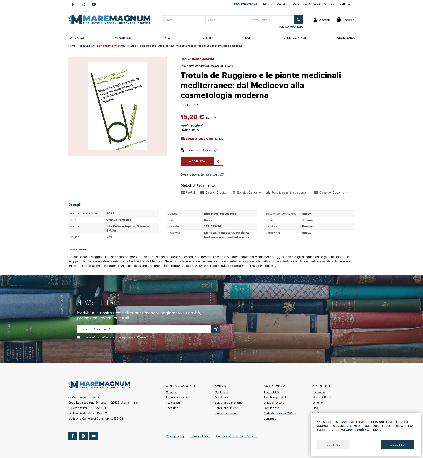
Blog (315, 408)
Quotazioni (221, 392)
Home (72, 46)
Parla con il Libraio (199, 150)
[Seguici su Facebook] (72, 4)
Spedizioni (172, 408)
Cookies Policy (200, 436)
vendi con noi (294, 38)
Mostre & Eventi (322, 397)
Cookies (282, 4)
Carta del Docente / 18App (280, 413)
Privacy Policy (175, 436)
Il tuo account (174, 403)
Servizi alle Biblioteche (228, 403)
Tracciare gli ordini (275, 397)
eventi (206, 38)
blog (166, 38)
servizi (247, 38)
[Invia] (216, 329)
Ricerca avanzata (176, 397)
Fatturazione (271, 408)
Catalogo (171, 392)
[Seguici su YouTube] (93, 4)
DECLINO (334, 445)
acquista (197, 161)
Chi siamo (318, 392)
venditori (123, 38)
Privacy (267, 4)
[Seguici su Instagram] (83, 4)
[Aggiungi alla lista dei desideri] (218, 161)
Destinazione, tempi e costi (200, 174)
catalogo (76, 38)
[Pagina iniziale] (109, 19)
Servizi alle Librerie (226, 408)
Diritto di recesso (274, 403)
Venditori (317, 403)
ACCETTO (397, 445)
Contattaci (270, 418)
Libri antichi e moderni (110, 46)
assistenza (346, 38)
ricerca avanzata (290, 27)
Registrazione (245, 4)
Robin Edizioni (86, 46)
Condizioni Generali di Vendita (313, 4)
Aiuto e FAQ (271, 392)
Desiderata (221, 397)
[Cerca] (298, 19)
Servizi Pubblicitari (226, 413)
